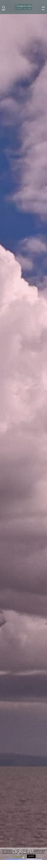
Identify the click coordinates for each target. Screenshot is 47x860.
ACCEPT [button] (31, 856)
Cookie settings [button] (18, 856)
